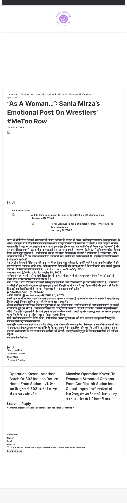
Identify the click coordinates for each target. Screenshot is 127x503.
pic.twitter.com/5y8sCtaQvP (26, 292)
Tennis (16, 97)
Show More (13, 357)
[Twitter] (0, 486)
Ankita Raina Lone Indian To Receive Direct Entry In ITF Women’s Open (68, 215)
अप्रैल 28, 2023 (51, 272)
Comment (12, 434)
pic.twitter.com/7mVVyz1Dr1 (64, 269)
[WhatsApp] (28, 127)
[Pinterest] (26, 127)
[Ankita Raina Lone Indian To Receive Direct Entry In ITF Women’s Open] (20, 215)
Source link (14, 350)
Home (10, 94)
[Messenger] (27, 127)
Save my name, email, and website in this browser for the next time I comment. (47, 447)
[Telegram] (29, 127)
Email (10, 441)
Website (11, 444)
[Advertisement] (63, 63)
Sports (17, 94)
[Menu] (3, 19)
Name (10, 438)
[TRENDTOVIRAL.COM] (63, 19)
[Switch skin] (123, 19)
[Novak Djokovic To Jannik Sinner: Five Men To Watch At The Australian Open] (39, 224)
